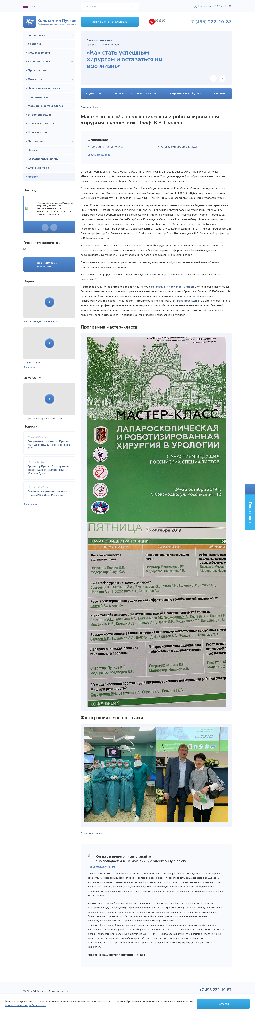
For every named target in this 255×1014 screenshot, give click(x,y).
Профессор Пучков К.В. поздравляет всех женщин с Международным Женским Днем (48, 470)
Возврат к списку (91, 833)
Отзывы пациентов (41, 123)
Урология (34, 44)
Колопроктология (40, 62)
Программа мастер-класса (106, 146)
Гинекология (36, 35)
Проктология (37, 70)
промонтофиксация (188, 301)
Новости (33, 177)
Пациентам (35, 141)
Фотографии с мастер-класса (178, 146)
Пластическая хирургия (44, 88)
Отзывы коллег (38, 132)
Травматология (38, 97)
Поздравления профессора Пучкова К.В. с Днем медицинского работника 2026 (49, 445)
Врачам (33, 150)
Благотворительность (43, 159)
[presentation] (45, 227)
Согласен (223, 1004)
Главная (85, 107)
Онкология (35, 79)
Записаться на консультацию (109, 21)
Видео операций (39, 115)
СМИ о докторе (38, 168)
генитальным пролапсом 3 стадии (173, 286)
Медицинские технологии (45, 106)
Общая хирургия (39, 53)
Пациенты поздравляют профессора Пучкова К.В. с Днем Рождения (49, 493)
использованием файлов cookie (25, 1005)
